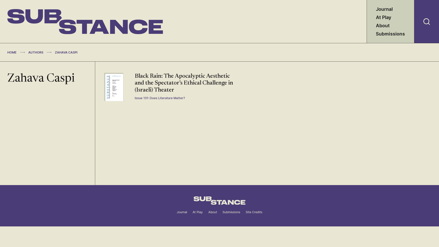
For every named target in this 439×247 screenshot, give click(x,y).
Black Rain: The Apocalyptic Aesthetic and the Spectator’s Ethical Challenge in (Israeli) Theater (184, 83)
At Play (383, 17)
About (383, 25)
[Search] (426, 21)
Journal (384, 9)
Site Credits (254, 212)
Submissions (390, 34)
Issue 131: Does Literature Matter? (160, 98)
